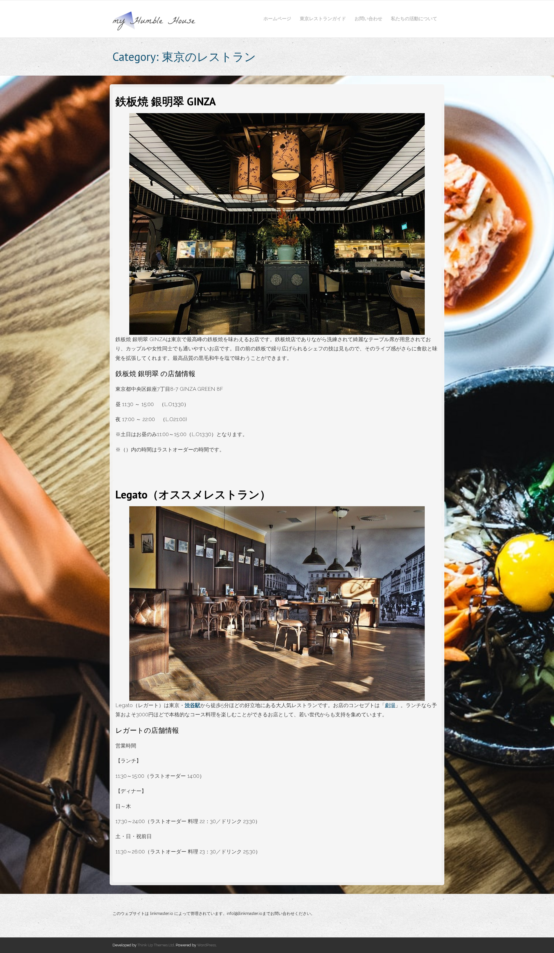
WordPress (206, 945)
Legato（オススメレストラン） (193, 494)
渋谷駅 (192, 705)
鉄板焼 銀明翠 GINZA (165, 101)
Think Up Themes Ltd (155, 945)
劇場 (390, 705)
